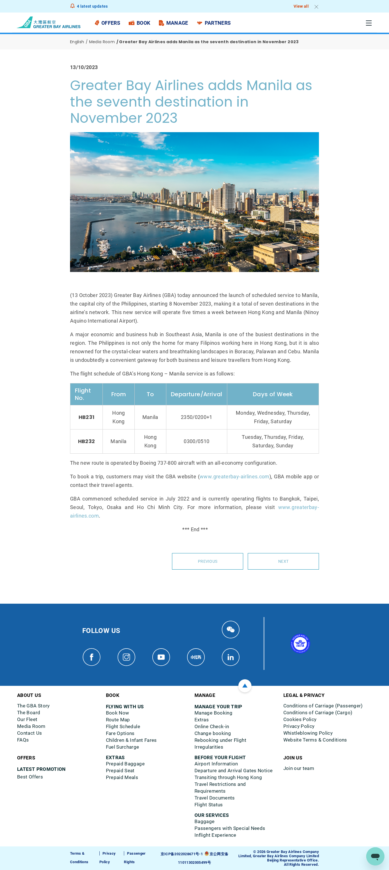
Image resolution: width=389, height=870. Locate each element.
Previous (207, 561)
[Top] (244, 685)
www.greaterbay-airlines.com (234, 476)
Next (283, 561)
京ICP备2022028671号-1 (182, 854)
